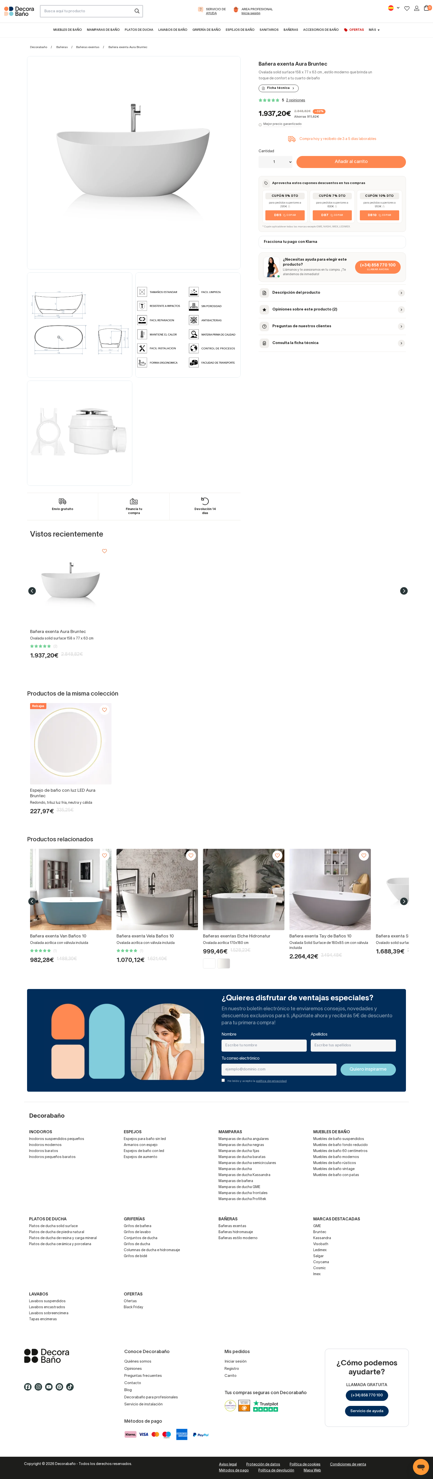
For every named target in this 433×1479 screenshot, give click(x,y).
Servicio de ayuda (366, 1411)
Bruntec (319, 1232)
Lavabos (38, 1294)
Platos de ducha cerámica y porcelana (60, 1244)
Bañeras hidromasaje (236, 1232)
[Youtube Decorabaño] (50, 1389)
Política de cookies (305, 1464)
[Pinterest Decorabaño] (61, 1389)
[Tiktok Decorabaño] (71, 1389)
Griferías (134, 1219)
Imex (317, 1274)
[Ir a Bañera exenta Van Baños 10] (71, 889)
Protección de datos (263, 1464)
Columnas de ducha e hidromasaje (152, 1250)
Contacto (132, 1383)
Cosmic (319, 1268)
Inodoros (40, 1132)
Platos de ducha (48, 1219)
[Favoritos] (406, 8)
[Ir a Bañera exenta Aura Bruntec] (71, 585)
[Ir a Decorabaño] (66, 1356)
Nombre (229, 1034)
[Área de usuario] (416, 8)
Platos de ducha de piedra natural (56, 1232)
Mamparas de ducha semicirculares (247, 1163)
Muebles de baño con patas (336, 1175)
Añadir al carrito (351, 162)
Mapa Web (312, 1470)
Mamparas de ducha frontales (243, 1193)
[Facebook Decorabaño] (29, 1389)
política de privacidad (271, 1081)
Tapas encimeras (43, 1319)
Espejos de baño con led (144, 1151)
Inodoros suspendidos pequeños (56, 1139)
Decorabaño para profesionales (151, 1397)
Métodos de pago (234, 1470)
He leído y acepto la (257, 1081)
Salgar (318, 1256)
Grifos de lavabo (137, 1232)
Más (372, 30)
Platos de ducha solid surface (53, 1226)
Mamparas (230, 1132)
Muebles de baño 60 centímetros (340, 1151)
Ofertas (130, 1301)
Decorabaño (38, 47)
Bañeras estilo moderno (238, 1238)
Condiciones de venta (348, 1464)
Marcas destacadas (336, 1219)
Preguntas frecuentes (143, 1376)
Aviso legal (228, 1464)
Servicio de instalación (143, 1404)
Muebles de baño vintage (334, 1169)
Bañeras (62, 47)
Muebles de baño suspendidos (338, 1139)
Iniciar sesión (236, 1361)
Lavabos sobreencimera (48, 1313)
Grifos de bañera (137, 1226)
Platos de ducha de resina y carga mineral (63, 1238)
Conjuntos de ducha (140, 1238)
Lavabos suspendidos (47, 1301)
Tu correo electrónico (241, 1058)
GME (317, 1226)
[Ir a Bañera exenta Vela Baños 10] (157, 889)
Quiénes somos (137, 1361)
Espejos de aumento (140, 1157)
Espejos (133, 1132)
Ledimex (320, 1250)
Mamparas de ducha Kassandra (244, 1175)
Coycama (321, 1262)
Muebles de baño (331, 1132)
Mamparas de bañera (236, 1181)
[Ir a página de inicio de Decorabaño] (20, 13)
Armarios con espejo (141, 1145)
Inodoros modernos (45, 1145)
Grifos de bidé (135, 1256)
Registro (232, 1369)
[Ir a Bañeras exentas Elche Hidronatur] (243, 889)
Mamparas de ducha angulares (244, 1139)
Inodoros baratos (43, 1151)
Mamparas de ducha (235, 1169)
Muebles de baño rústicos (334, 1163)
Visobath (320, 1244)
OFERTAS (133, 1294)
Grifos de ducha (137, 1244)
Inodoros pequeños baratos (52, 1157)
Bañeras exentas (87, 47)
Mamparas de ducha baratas (242, 1157)
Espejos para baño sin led (145, 1139)
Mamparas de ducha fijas (239, 1151)
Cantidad (266, 151)
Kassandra (322, 1238)
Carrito (231, 1376)
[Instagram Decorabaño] (40, 1389)
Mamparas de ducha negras (241, 1145)
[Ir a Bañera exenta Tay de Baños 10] (330, 889)
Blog (128, 1390)
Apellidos (319, 1034)
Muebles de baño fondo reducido (340, 1145)
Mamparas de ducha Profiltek (242, 1199)
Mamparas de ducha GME (239, 1187)
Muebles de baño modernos (336, 1157)
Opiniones (133, 1369)
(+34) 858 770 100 (367, 1395)
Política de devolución (276, 1470)
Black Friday (133, 1307)
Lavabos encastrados (47, 1307)
